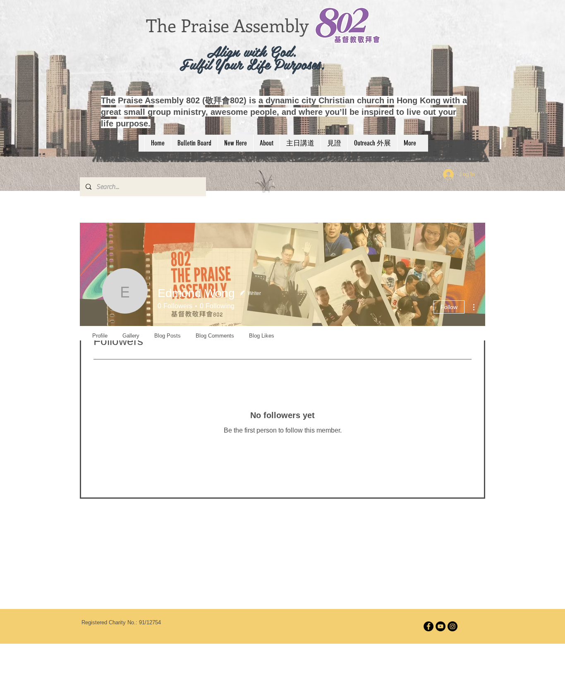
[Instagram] (452, 626)
